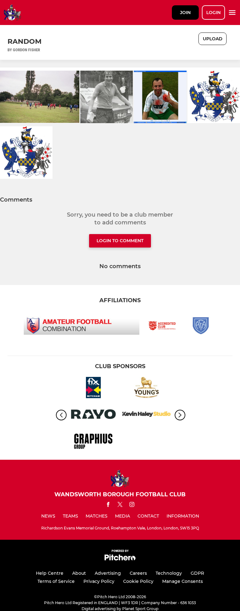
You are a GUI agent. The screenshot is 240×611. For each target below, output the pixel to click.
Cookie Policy (138, 581)
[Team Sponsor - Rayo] (93, 415)
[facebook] (108, 505)
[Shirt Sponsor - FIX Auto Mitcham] (93, 388)
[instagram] (132, 505)
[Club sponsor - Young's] (147, 388)
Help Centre (49, 573)
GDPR (197, 573)
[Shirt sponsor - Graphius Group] (93, 441)
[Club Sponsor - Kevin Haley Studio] (147, 415)
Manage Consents (182, 581)
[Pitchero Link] (120, 559)
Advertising (108, 573)
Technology (169, 573)
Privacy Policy (98, 581)
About (79, 573)
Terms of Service (56, 581)
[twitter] (120, 505)
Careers (138, 573)
